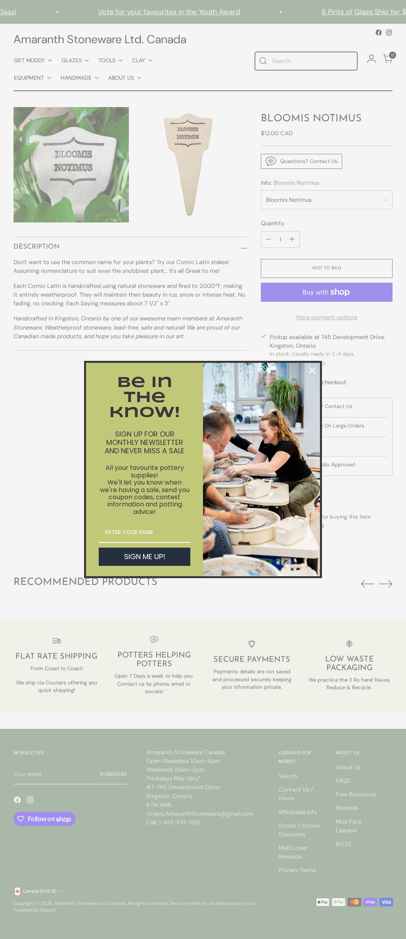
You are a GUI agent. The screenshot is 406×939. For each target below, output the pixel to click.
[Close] (312, 370)
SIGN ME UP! (144, 556)
